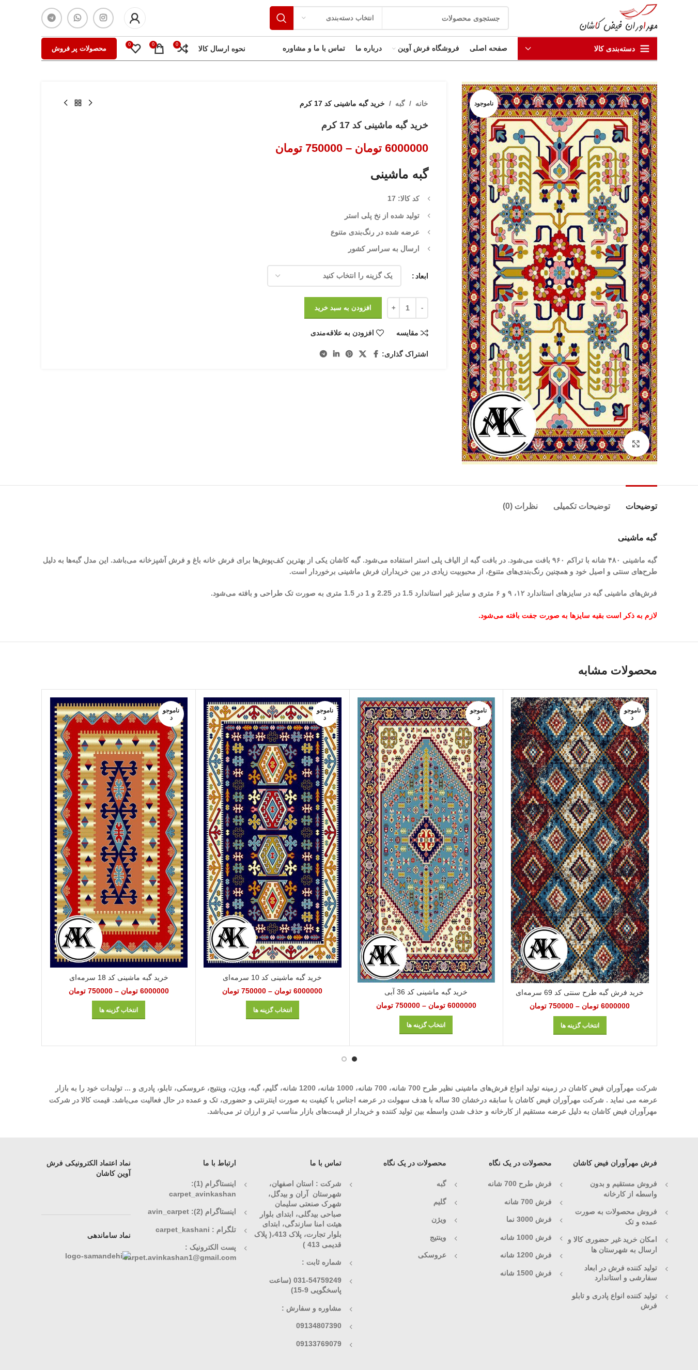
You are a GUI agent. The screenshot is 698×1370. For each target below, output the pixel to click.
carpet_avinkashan (202, 1194)
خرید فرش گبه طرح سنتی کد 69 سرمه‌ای (580, 992)
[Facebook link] (375, 354)
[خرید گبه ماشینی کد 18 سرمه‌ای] (119, 832)
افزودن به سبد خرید (343, 308)
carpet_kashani (183, 1229)
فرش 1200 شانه (526, 1255)
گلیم (439, 1201)
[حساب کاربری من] (135, 18)
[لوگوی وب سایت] (618, 17)
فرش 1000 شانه (526, 1237)
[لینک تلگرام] (51, 18)
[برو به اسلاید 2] (344, 1059)
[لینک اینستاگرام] (103, 18)
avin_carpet (168, 1211)
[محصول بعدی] (65, 103)
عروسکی (432, 1255)
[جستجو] (281, 18)
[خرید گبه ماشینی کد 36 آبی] (426, 840)
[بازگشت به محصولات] (78, 103)
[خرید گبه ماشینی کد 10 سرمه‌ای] (273, 832)
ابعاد (421, 276)
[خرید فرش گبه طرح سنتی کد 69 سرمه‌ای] (580, 840)
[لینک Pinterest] (349, 354)
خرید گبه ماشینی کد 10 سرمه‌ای (272, 977)
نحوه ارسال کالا (221, 48)
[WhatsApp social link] (77, 18)
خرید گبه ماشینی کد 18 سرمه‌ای (118, 977)
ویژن (438, 1219)
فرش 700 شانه (528, 1201)
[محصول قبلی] (90, 103)
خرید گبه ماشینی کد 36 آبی (426, 992)
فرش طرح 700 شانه (520, 1183)
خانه (421, 103)
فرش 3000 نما (529, 1219)
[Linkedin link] (336, 354)
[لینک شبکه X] (362, 354)
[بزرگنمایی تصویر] (636, 444)
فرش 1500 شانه (525, 1273)
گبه (400, 103)
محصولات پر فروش (79, 48)
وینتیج (438, 1237)
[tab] (641, 501)
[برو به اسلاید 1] (354, 1059)
